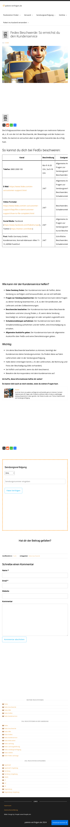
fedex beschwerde (34, 556)
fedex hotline (8, 713)
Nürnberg (7, 771)
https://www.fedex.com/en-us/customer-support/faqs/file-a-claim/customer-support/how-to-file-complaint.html (20, 209)
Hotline (62, 15)
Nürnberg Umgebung (11, 774)
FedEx (14, 556)
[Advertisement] (35, 98)
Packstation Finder (11, 15)
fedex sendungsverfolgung (12, 749)
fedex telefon (8, 752)
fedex (6, 704)
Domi (7, 43)
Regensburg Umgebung (11, 792)
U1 (5, 780)
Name (5, 570)
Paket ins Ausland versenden (15, 22)
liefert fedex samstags (11, 755)
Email (5, 580)
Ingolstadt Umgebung (11, 768)
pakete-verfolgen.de (13, 5)
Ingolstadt (7, 765)
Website (5, 591)
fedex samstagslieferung (12, 746)
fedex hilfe (7, 710)
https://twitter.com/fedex (21, 229)
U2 (5, 783)
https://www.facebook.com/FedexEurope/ (22, 225)
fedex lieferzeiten (9, 740)
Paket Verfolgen (13, 490)
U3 (5, 786)
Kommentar (7, 601)
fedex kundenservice (10, 716)
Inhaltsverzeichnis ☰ (59, 823)
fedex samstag (9, 743)
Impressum (7, 805)
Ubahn (6, 777)
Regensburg (8, 789)
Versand (27, 15)
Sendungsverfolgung (45, 15)
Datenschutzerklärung (11, 810)
